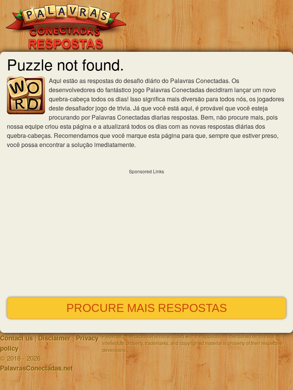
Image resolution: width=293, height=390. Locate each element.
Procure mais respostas (146, 308)
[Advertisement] (146, 231)
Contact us (16, 337)
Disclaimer (54, 337)
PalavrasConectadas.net (36, 367)
